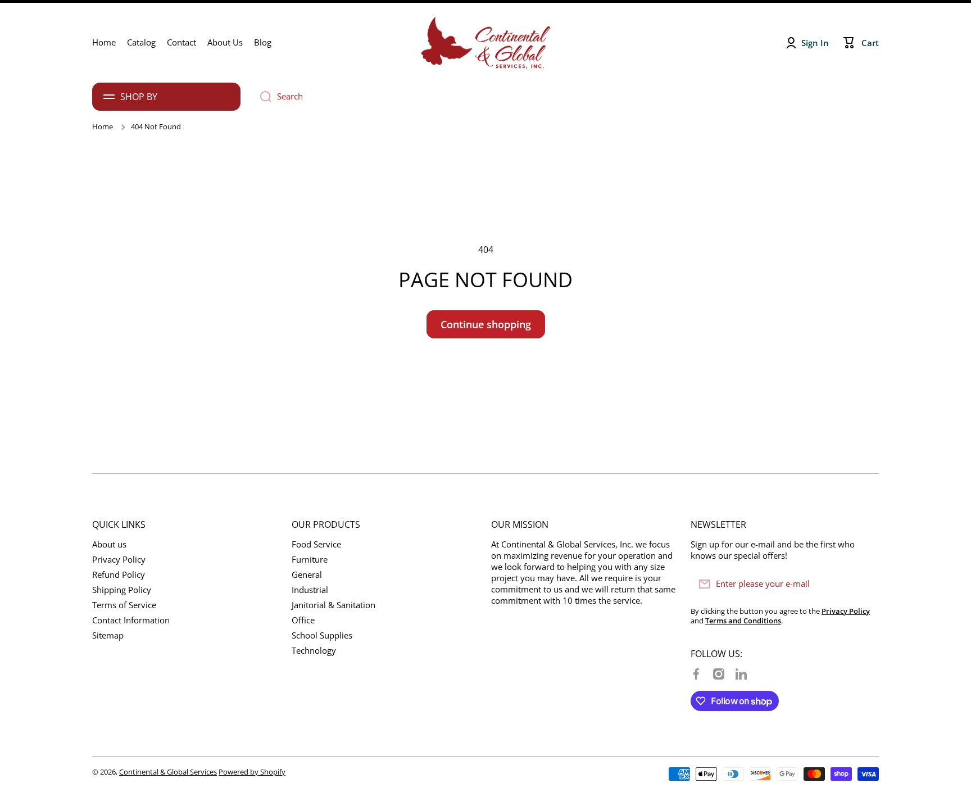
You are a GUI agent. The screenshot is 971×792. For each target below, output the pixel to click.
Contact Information (131, 620)
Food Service (316, 544)
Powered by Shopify (252, 772)
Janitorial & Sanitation (333, 605)
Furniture (310, 559)
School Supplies (322, 635)
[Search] (261, 97)
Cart (870, 43)
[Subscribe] (865, 584)
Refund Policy (118, 575)
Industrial (310, 590)
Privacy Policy (119, 559)
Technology (314, 651)
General (307, 575)
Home (102, 127)
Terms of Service (124, 605)
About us (109, 544)
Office (303, 620)
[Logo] (485, 43)
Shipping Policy (121, 590)
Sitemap (108, 635)
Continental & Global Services (168, 772)
